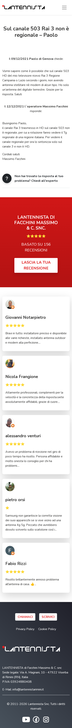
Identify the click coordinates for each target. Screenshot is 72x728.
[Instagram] (46, 719)
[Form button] (7, 178)
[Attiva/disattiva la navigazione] (64, 7)
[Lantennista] (23, 7)
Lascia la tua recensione (36, 265)
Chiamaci (25, 617)
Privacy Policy (25, 629)
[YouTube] (26, 719)
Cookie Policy (47, 629)
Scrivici (48, 617)
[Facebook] (36, 719)
